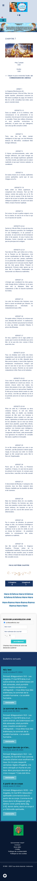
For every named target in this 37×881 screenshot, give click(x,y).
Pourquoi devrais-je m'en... (16, 747)
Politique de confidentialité (17, 851)
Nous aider (17, 847)
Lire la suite (9, 703)
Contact (17, 845)
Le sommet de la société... (16, 708)
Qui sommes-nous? (17, 843)
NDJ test (7, 669)
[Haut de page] (5, 877)
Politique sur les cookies (18, 854)
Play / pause (19, 63)
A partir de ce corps (13, 783)
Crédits (17, 849)
